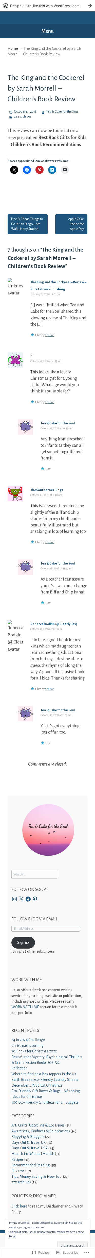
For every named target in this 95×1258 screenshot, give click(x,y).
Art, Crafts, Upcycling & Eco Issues (38, 1125)
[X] (21, 899)
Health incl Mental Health (32, 1154)
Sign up (23, 942)
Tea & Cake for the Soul (62, 111)
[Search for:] (34, 874)
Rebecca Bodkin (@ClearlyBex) (53, 624)
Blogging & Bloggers (27, 1137)
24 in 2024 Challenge (28, 1040)
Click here (19, 1206)
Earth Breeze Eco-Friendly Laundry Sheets (44, 1080)
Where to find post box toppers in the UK (44, 1074)
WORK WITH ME (25, 1007)
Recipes (17, 1159)
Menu (48, 31)
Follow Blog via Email (34, 919)
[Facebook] (28, 899)
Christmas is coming (27, 1046)
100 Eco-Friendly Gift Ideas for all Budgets (44, 1102)
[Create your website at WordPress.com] (47, 5)
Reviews (18, 1171)
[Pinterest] (35, 899)
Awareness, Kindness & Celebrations (40, 1131)
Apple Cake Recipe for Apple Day (76, 224)
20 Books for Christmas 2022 (34, 1051)
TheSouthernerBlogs (46, 490)
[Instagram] (14, 899)
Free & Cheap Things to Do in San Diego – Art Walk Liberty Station (27, 224)
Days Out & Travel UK (28, 1142)
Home (13, 48)
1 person (49, 335)
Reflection (19, 1068)
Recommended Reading (30, 1165)
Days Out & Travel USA (29, 1148)
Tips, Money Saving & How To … (36, 1176)
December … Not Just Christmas (36, 1085)
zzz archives (22, 116)
